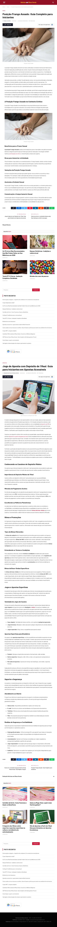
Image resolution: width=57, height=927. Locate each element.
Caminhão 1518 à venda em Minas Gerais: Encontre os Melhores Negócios (19, 334)
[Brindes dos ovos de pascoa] (42, 267)
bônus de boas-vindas (38, 510)
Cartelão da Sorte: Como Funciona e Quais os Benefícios (15, 312)
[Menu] (4, 2)
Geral (4, 10)
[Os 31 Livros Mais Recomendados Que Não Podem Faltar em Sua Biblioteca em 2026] (15, 242)
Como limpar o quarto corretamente (11, 340)
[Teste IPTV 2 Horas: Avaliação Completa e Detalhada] (15, 267)
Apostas (5, 362)
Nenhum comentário (23, 20)
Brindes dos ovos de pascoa (39, 276)
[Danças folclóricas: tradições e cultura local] (42, 242)
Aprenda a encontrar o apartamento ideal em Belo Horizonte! (16, 324)
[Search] (53, 2)
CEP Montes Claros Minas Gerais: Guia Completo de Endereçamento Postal (19, 337)
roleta (33, 607)
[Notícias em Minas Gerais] (28, 2)
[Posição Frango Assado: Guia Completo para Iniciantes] (28, 45)
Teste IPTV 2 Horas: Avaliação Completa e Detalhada (12, 277)
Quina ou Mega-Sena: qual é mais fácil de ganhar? (41, 804)
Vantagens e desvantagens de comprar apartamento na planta (17, 343)
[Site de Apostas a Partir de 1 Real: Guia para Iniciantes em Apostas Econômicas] (42, 817)
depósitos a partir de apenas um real (18, 436)
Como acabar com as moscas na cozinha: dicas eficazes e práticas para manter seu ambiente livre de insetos (27, 327)
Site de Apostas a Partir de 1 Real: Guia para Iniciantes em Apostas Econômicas (41, 828)
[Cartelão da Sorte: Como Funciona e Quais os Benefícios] (15, 794)
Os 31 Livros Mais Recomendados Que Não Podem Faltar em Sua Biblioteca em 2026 (14, 253)
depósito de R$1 (45, 424)
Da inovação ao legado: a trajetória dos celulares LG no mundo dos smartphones (21, 299)
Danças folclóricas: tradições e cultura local (40, 252)
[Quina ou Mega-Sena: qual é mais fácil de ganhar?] (42, 794)
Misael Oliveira (7, 20)
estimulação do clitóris (15, 153)
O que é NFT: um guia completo (10, 330)
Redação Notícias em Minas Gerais (11, 373)
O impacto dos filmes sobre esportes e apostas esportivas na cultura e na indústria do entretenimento (14, 829)
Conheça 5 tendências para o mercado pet (12, 315)
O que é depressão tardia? (8, 302)
